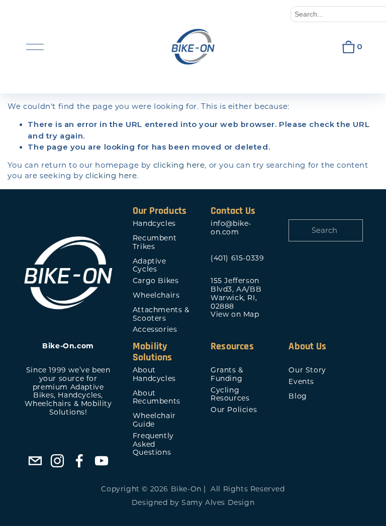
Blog (297, 396)
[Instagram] (57, 461)
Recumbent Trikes (154, 242)
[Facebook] (79, 461)
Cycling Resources (230, 394)
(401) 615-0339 (237, 258)
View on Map (235, 314)
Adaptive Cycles (149, 265)
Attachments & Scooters (161, 314)
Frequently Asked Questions (153, 444)
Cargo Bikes (156, 281)
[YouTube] (101, 461)
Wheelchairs (156, 295)
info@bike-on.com (231, 227)
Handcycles (154, 223)
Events (301, 381)
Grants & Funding (227, 374)
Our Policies (234, 410)
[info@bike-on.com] (35, 461)
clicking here (179, 165)
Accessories (155, 329)
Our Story (307, 370)
